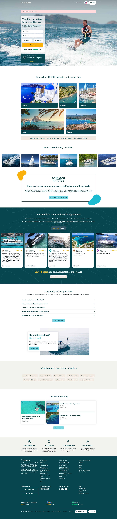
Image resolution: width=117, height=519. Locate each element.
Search (33, 45)
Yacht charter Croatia (45, 376)
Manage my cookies (84, 493)
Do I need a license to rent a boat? (33, 308)
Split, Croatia (76, 266)
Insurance (42, 467)
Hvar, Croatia (52, 266)
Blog (41, 481)
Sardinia (42, 138)
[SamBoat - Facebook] (60, 489)
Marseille (69, 138)
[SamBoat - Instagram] (63, 489)
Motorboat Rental (64, 462)
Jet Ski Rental (63, 470)
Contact (81, 491)
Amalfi (85, 138)
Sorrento (63, 138)
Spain (80, 465)
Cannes (49, 138)
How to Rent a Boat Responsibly (70, 416)
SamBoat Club (44, 473)
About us (42, 462)
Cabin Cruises (63, 475)
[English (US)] (86, 2)
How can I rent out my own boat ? (33, 315)
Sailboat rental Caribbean (87, 380)
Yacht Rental (62, 465)
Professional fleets (45, 470)
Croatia (81, 462)
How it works (82, 490)
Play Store (30, 493)
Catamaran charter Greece (87, 376)
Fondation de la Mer (45, 478)
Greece (80, 464)
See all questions (58, 320)
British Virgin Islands (84, 470)
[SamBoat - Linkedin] (66, 489)
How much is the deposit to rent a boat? (35, 311)
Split (37, 138)
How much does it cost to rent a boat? (34, 304)
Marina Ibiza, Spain (6, 266)
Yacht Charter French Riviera (30, 376)
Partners (65, 511)
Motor (27, 40)
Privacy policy (46, 511)
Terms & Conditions (56, 511)
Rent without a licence (65, 473)
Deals (60, 476)
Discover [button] (78, 3)
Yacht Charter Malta (72, 376)
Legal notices (38, 511)
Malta (80, 468)
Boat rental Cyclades (59, 376)
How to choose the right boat (70, 404)
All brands (62, 478)
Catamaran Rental (64, 468)
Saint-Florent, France (31, 266)
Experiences (43, 479)
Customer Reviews (45, 475)
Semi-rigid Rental (64, 464)
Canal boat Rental (64, 472)
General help (82, 488)
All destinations (83, 472)
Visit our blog (58, 428)
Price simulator (44, 468)
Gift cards (42, 472)
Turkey (54, 138)
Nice (75, 138)
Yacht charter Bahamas (29, 380)
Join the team (44, 464)
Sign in (93, 2)
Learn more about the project (58, 197)
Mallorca (32, 138)
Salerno (79, 138)
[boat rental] (26, 2)
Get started (34, 348)
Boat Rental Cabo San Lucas (45, 380)
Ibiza (80, 467)
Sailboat (39, 40)
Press (41, 476)
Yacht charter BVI (60, 380)
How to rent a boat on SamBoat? (33, 300)
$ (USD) (92, 511)
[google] (49, 502)
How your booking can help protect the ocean (31, 417)
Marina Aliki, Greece (101, 266)
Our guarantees (44, 465)
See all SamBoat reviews (58, 277)
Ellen (24, 420)
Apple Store (31, 489)
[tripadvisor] (76, 502)
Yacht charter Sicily (72, 380)
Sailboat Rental (63, 467)
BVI (58, 138)
